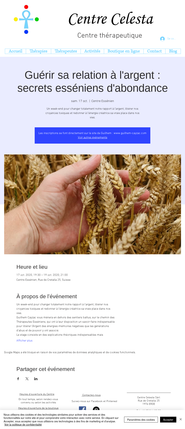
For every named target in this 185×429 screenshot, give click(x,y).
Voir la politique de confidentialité (23, 424)
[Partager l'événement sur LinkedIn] (36, 378)
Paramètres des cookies (141, 419)
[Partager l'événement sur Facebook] (18, 378)
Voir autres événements (92, 137)
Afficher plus (24, 341)
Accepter (168, 419)
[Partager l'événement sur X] (27, 378)
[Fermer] (180, 419)
